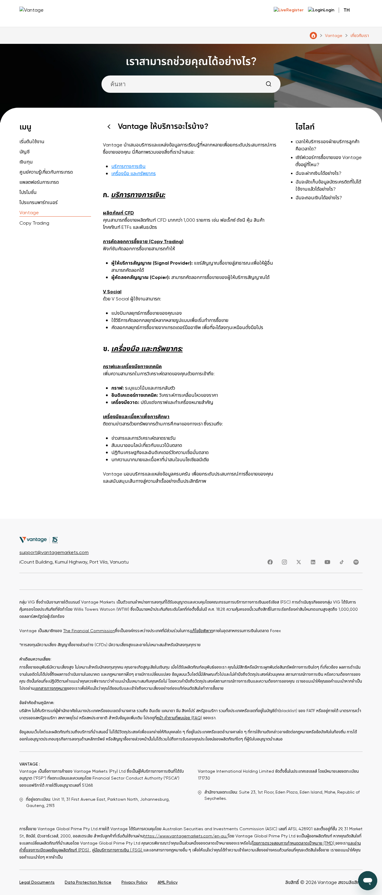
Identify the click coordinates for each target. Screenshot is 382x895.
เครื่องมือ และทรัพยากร (133, 173)
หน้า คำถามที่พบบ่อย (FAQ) (179, 718)
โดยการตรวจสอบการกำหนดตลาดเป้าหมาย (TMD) (293, 843)
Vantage (333, 36)
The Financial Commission (89, 631)
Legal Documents (37, 882)
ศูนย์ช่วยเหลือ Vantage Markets (313, 35)
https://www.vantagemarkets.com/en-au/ (186, 836)
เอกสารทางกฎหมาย (50, 688)
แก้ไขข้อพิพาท (201, 631)
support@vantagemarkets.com (54, 552)
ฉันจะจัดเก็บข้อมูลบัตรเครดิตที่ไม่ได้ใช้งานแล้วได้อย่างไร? (328, 185)
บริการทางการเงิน (128, 166)
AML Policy (168, 882)
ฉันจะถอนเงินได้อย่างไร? (318, 197)
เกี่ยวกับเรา (359, 36)
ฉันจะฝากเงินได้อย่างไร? (318, 173)
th (347, 10)
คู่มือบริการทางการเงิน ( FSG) (117, 850)
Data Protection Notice (88, 882)
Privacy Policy (134, 882)
